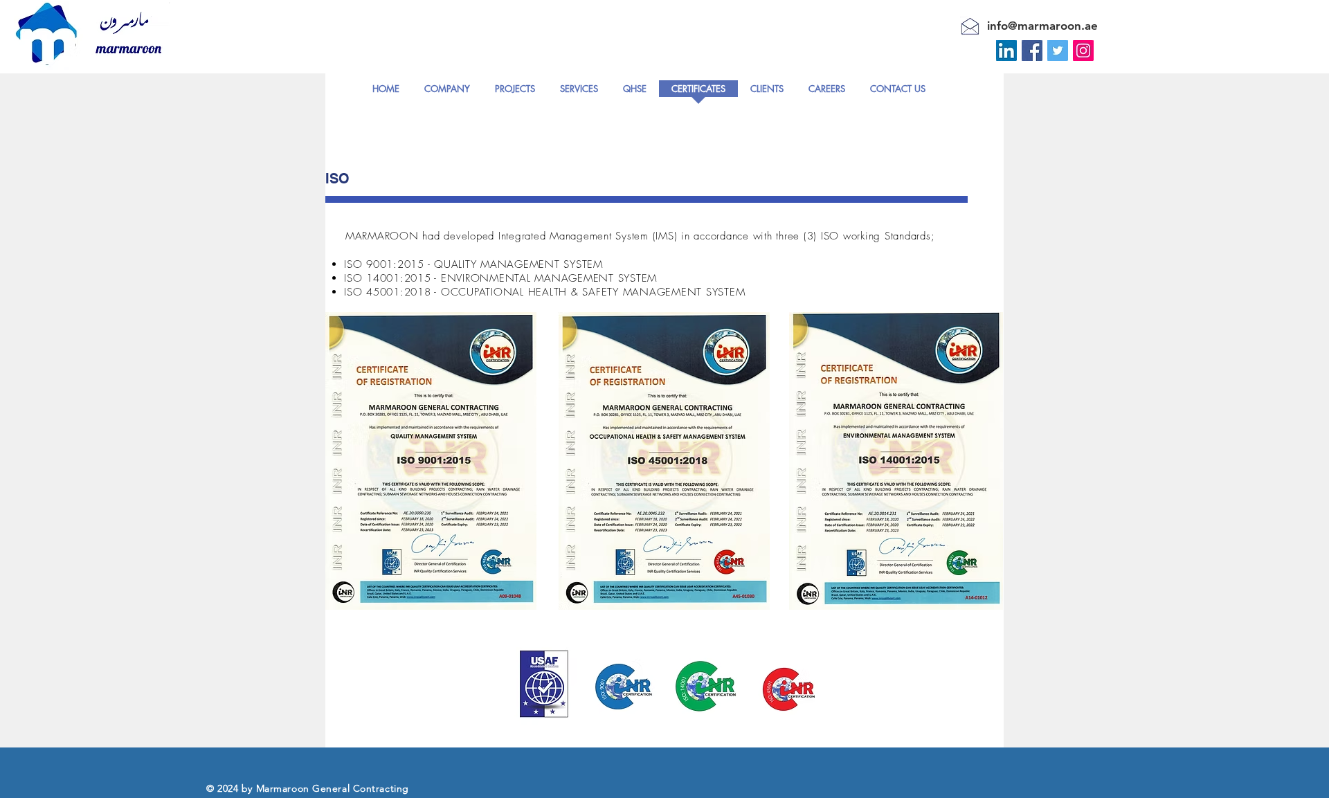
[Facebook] (1032, 50)
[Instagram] (1083, 50)
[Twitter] (1057, 50)
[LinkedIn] (1006, 50)
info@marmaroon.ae (1042, 26)
